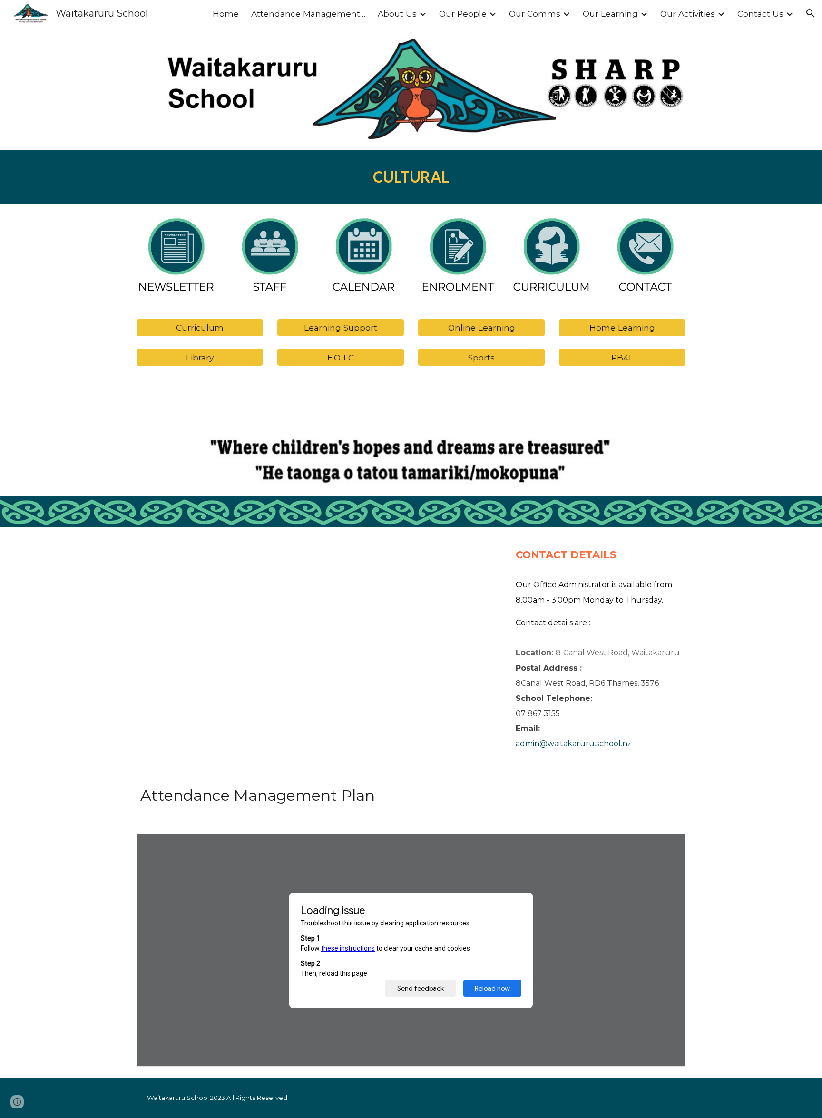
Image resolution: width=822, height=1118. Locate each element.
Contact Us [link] (760, 14)
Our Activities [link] (687, 14)
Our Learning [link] (610, 14)
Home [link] (226, 14)
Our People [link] (463, 14)
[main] (411, 177)
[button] (810, 13)
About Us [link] (397, 14)
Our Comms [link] (534, 14)
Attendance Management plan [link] (308, 14)
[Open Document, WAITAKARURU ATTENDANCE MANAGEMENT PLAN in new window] (667, 846)
